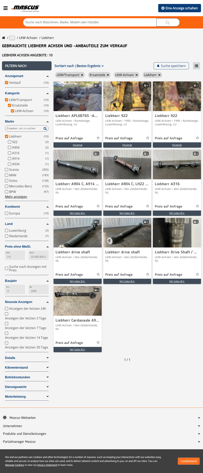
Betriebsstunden (17, 377)
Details (10, 358)
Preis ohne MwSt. (18, 246)
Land (9, 224)
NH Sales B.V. (77, 213)
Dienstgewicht (15, 387)
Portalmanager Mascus (19, 442)
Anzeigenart (14, 76)
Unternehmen (12, 426)
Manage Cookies (14, 465)
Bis (31, 287)
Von (8, 287)
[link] (78, 96)
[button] (27, 65)
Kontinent (12, 206)
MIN (8, 253)
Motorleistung (15, 396)
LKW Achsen (28, 38)
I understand (189, 461)
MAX (32, 253)
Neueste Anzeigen (18, 302)
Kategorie (12, 93)
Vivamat (77, 145)
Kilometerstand (16, 367)
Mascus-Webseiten (23, 418)
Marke (9, 121)
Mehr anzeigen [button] (16, 196)
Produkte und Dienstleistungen (24, 434)
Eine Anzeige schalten (182, 8)
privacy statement (47, 465)
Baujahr (11, 280)
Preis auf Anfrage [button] (69, 138)
